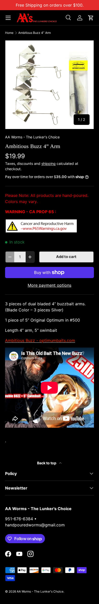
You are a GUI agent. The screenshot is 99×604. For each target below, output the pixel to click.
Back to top (47, 463)
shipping (48, 163)
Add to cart (66, 256)
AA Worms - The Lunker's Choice (32, 137)
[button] (90, 17)
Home (9, 32)
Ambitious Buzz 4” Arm (34, 32)
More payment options (49, 285)
